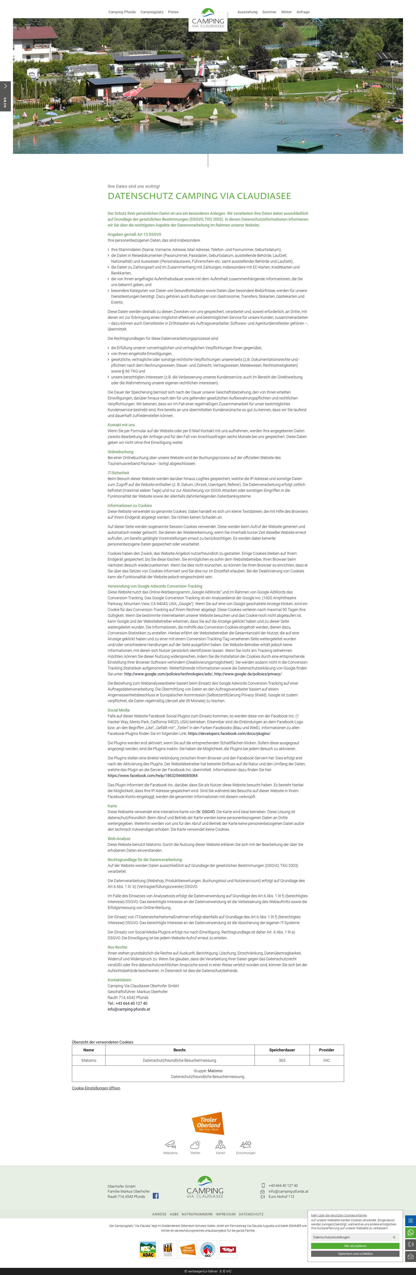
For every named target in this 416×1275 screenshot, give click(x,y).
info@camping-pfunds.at (129, 1009)
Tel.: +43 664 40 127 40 (127, 1003)
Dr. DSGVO (206, 811)
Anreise (159, 1214)
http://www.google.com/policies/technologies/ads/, (168, 674)
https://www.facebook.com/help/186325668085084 (153, 775)
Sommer (269, 12)
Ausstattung (247, 12)
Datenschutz (251, 1214)
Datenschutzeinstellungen (331, 1237)
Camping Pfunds (122, 12)
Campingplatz (152, 12)
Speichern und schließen (355, 1253)
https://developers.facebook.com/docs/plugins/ (229, 733)
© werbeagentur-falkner (201, 1271)
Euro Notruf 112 (281, 1196)
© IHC (227, 1271)
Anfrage (303, 12)
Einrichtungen (245, 1153)
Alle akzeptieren (355, 1246)
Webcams (170, 1153)
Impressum (226, 1214)
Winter (286, 12)
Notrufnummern (197, 1214)
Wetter (195, 1153)
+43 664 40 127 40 (283, 1185)
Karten (220, 1153)
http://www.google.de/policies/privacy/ (248, 674)
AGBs (174, 1214)
